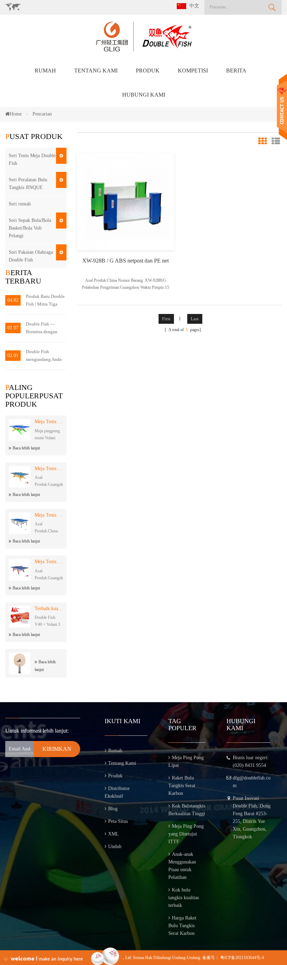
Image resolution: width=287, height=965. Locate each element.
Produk (148, 71)
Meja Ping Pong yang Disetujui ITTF (186, 834)
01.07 (13, 327)
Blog (113, 808)
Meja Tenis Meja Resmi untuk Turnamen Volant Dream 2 (49, 421)
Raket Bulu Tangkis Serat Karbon (181, 785)
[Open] (282, 107)
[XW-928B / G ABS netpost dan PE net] (125, 201)
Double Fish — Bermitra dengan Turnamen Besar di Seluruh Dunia (44, 328)
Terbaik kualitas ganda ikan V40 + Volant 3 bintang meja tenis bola (49, 608)
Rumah (45, 71)
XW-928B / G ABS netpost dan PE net (125, 261)
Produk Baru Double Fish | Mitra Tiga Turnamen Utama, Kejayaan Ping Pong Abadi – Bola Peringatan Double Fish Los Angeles (45, 301)
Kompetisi (193, 71)
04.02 (13, 300)
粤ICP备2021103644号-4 (242, 957)
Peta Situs (118, 821)
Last (195, 318)
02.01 (13, 355)
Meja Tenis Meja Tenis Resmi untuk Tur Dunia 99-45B (49, 515)
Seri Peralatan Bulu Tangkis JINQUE (28, 183)
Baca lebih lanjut (26, 448)
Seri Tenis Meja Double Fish (32, 159)
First (166, 318)
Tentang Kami (96, 71)
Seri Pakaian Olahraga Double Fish (31, 256)
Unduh (114, 846)
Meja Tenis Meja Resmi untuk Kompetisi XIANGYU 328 (49, 561)
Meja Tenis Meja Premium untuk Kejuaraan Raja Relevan (49, 468)
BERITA (236, 71)
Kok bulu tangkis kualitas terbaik (183, 897)
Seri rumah (20, 204)
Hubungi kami (143, 95)
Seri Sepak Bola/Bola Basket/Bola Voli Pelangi (30, 228)
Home (16, 114)
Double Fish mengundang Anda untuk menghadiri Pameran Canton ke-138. (45, 356)
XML (113, 834)
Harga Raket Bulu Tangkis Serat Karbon (182, 925)
